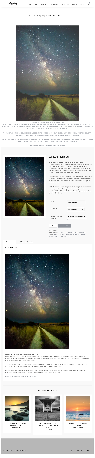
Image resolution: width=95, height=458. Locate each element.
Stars (75, 232)
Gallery (43, 4)
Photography (65, 236)
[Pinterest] (78, 450)
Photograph (54, 236)
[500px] (71, 450)
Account (83, 4)
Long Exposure (66, 234)
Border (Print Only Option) (56, 217)
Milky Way (76, 234)
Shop (36, 4)
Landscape (63, 232)
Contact (74, 4)
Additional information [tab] (26, 242)
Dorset (56, 234)
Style (53, 201)
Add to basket (64, 226)
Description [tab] (9, 242)
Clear (68, 219)
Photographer (54, 4)
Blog (30, 4)
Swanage (82, 232)
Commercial (65, 4)
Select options (17, 430)
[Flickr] (84, 450)
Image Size (54, 209)
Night (70, 232)
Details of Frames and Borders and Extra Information (47, 146)
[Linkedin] (81, 450)
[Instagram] (74, 450)
